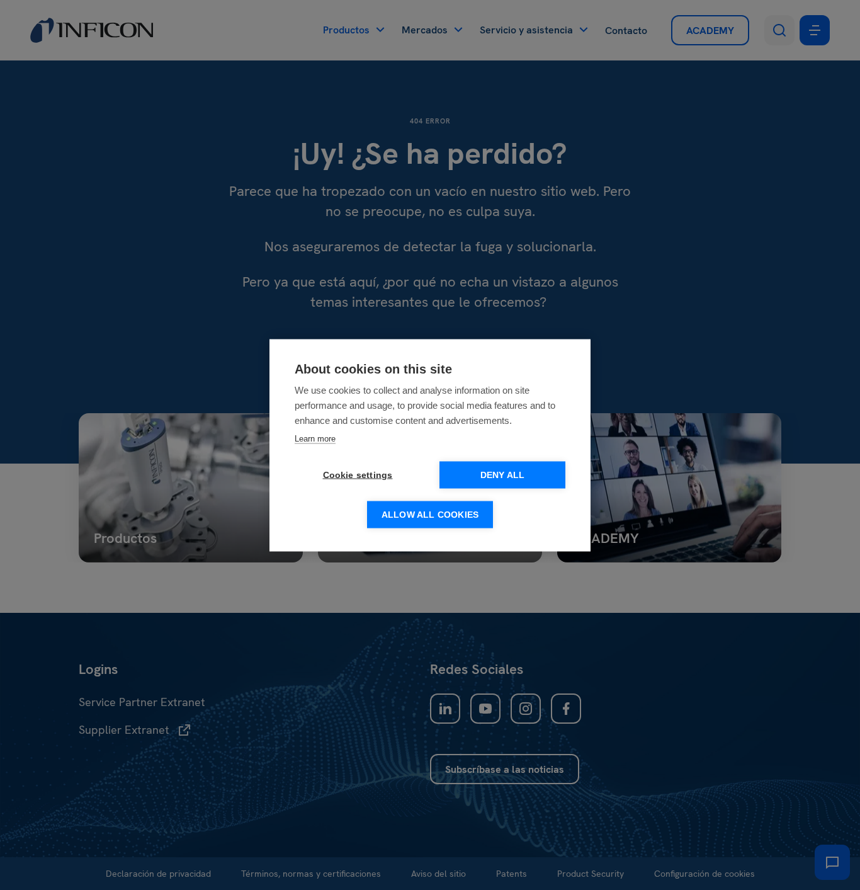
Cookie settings (358, 474)
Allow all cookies (430, 514)
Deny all (502, 474)
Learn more (315, 438)
